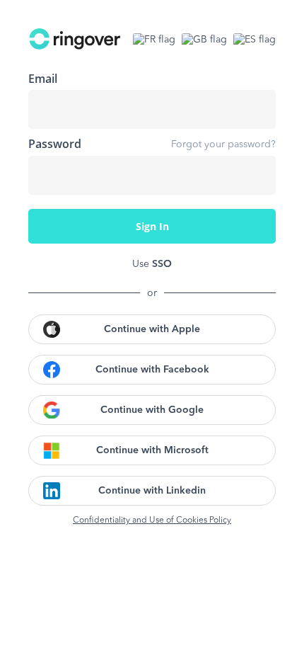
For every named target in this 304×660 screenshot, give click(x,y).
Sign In (152, 226)
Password (54, 144)
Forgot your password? (223, 144)
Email (42, 78)
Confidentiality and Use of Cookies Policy (152, 520)
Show (254, 175)
